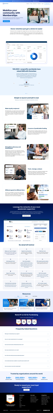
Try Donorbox (26, 389)
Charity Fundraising (33, 401)
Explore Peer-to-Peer (26, 215)
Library (20, 406)
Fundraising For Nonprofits (34, 399)
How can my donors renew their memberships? (13, 366)
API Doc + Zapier (44, 404)
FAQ (20, 401)
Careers (20, 400)
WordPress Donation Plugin (45, 396)
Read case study (26, 79)
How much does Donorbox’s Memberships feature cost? (14, 344)
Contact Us (21, 396)
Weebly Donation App (44, 400)
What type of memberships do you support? (12, 333)
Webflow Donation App (44, 401)
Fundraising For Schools (33, 400)
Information (21, 395)
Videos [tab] (26, 296)
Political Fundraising (33, 396)
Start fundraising (6, 21)
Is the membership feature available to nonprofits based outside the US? (17, 360)
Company (39, 3)
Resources (34, 3)
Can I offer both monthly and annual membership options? (14, 355)
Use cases (32, 395)
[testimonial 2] (26, 93)
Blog (20, 399)
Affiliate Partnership (22, 405)
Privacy (20, 404)
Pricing (31, 3)
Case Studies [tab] (35, 296)
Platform (28, 3)
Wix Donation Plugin (44, 399)
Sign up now (47, 3)
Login (42, 3)
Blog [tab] (18, 296)
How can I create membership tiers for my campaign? (14, 339)
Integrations (44, 395)
